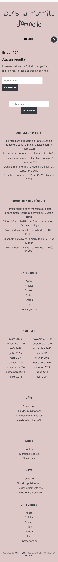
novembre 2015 (42, 348)
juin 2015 (42, 353)
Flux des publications (29, 410)
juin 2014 (42, 376)
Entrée (29, 299)
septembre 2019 (42, 343)
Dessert (29, 290)
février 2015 (42, 357)
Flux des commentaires (29, 415)
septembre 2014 (15, 371)
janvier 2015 (16, 362)
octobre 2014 (42, 367)
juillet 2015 (15, 353)
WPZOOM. (29, 556)
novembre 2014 (15, 367)
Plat (29, 304)
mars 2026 (15, 338)
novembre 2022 (42, 338)
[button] (29, 39)
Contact (29, 449)
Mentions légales (29, 453)
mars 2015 (16, 357)
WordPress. (20, 553)
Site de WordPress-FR (29, 420)
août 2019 (15, 348)
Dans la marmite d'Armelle (29, 18)
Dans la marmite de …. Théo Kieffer (24, 175)
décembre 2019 (15, 343)
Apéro (29, 281)
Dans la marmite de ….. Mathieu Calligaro (28, 166)
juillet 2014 (15, 376)
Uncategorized (29, 309)
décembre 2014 (42, 362)
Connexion (29, 406)
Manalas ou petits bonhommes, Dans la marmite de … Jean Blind (29, 212)
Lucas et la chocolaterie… (18, 153)
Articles (29, 285)
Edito (29, 295)
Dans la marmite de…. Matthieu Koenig (27, 158)
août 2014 (42, 371)
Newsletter (29, 458)
